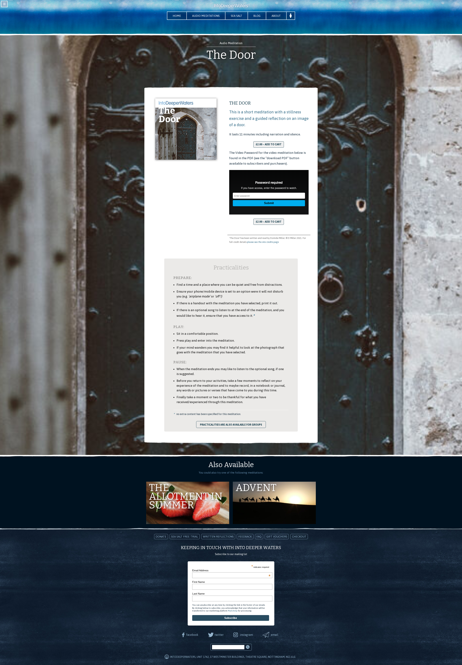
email (274, 634)
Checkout (299, 536)
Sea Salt (236, 15)
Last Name (198, 593)
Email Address (231, 570)
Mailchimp (232, 611)
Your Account (291, 15)
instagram (246, 634)
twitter (219, 634)
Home (177, 15)
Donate (161, 536)
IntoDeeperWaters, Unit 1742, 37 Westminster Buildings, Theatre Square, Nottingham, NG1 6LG (232, 656)
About (276, 15)
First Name (198, 581)
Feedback (245, 536)
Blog (256, 15)
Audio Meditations (206, 15)
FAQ (258, 536)
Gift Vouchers (276, 536)
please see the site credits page (263, 242)
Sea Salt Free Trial (184, 536)
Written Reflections (218, 536)
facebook (192, 634)
